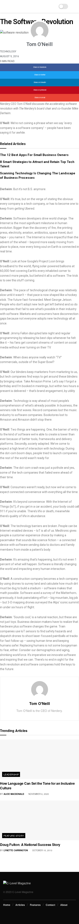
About (63, 905)
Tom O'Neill (39, 703)
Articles (20, 905)
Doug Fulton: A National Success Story (30, 844)
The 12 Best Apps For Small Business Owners (34, 155)
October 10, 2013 (42, 850)
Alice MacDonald (14, 794)
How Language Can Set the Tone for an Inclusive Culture (37, 785)
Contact (50, 905)
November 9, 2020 (38, 794)
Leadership (11, 774)
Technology (8, 51)
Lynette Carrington (16, 850)
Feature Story (14, 835)
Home (6, 905)
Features (35, 905)
